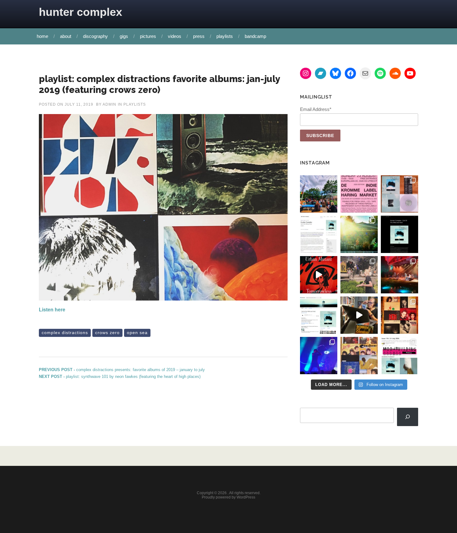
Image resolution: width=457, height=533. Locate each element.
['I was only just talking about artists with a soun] (399, 355)
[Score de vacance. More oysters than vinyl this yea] (359, 355)
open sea (137, 332)
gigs (124, 36)
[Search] (407, 417)
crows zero (107, 332)
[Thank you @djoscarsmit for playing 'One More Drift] (359, 315)
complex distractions (65, 332)
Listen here (52, 309)
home (42, 36)
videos (174, 36)
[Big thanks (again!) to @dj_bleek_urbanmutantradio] (318, 274)
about (65, 36)
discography (95, 36)
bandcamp (255, 36)
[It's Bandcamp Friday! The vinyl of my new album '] (318, 315)
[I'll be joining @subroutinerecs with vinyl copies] (359, 194)
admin (109, 104)
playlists (224, 36)
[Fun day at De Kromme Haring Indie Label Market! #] (318, 194)
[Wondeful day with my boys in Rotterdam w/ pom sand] (399, 315)
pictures (148, 36)
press (199, 36)
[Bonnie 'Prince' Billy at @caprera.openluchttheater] (399, 274)
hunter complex (80, 12)
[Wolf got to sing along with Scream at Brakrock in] (359, 274)
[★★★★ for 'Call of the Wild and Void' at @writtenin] (318, 234)
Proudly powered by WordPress (228, 497)
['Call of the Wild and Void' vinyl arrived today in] (399, 194)
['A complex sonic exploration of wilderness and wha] (399, 234)
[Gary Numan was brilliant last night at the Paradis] (318, 355)
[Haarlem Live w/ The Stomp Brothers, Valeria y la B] (359, 234)
